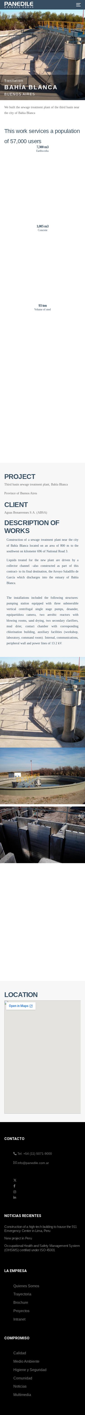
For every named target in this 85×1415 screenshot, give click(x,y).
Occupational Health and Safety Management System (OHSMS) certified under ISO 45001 (42, 1248)
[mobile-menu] (77, 5)
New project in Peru (18, 1238)
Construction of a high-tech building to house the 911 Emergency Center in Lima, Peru (40, 1229)
